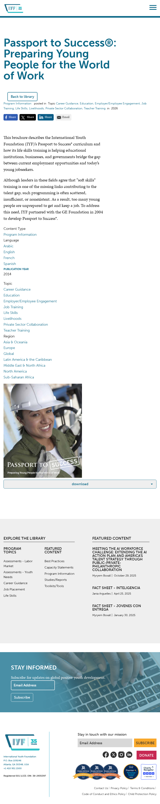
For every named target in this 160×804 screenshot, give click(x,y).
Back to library (22, 96)
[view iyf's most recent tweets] (113, 757)
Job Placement (14, 589)
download (80, 484)
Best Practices (54, 561)
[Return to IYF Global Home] (14, 8)
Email (65, 117)
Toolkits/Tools (54, 586)
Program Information (59, 574)
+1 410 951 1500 (13, 768)
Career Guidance (16, 583)
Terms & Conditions (142, 788)
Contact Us (101, 788)
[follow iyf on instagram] (121, 757)
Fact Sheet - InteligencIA (116, 588)
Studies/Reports (55, 580)
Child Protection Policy (142, 794)
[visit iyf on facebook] (106, 757)
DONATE (146, 755)
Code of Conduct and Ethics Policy (103, 794)
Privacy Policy (119, 788)
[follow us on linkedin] (129, 757)
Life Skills (10, 595)
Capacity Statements (58, 567)
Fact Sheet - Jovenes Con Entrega (116, 608)
